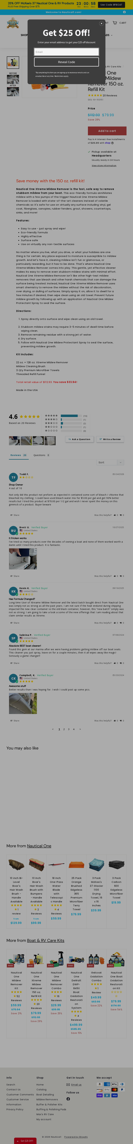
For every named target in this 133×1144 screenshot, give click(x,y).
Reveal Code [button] (66, 62)
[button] (101, 23)
